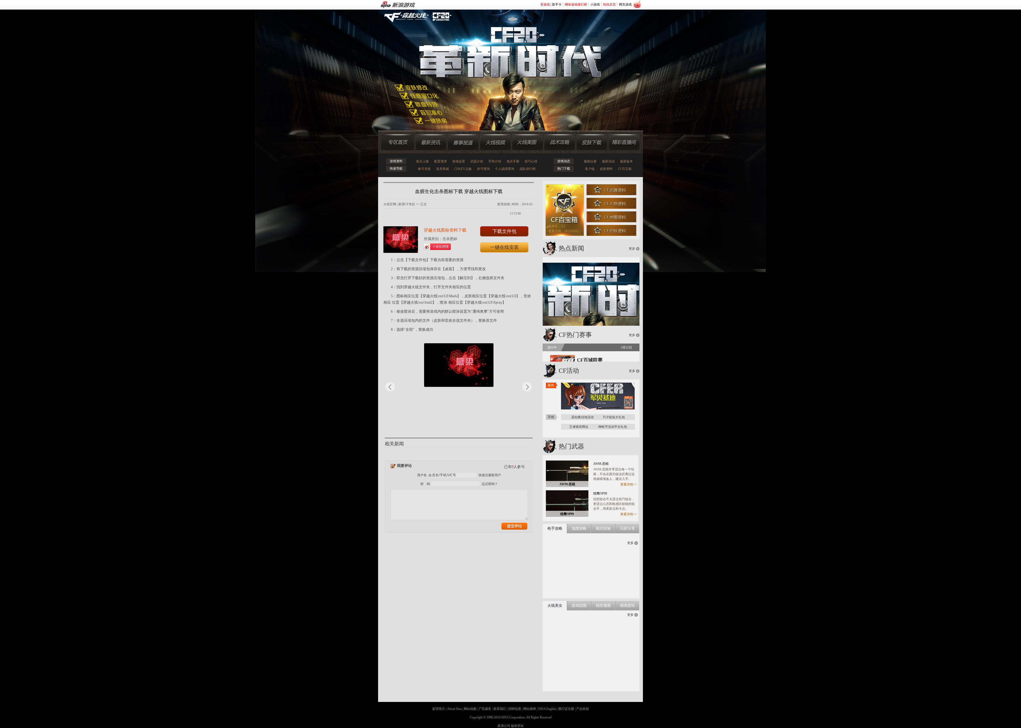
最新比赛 (590, 161)
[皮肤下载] (592, 142)
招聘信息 (514, 709)
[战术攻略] (559, 142)
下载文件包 (504, 231)
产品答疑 (582, 709)
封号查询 (483, 169)
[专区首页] (398, 142)
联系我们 (499, 709)
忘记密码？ (490, 484)
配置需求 (440, 161)
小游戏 (595, 4)
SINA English (547, 709)
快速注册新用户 (490, 475)
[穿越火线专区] (507, 64)
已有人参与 (514, 467)
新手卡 (557, 4)
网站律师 (529, 709)
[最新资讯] (431, 142)
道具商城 (442, 169)
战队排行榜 (527, 169)
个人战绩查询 (504, 169)
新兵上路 (422, 161)
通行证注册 (566, 709)
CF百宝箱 (624, 169)
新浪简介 (438, 709)
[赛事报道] (463, 142)
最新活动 (608, 161)
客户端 (590, 169)
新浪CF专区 (406, 204)
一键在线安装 (504, 247)
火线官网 (389, 204)
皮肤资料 (606, 169)
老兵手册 (513, 161)
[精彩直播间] (624, 142)
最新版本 (626, 161)
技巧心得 (531, 161)
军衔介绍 (494, 161)
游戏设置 (458, 161)
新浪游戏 (503, 204)
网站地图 (470, 709)
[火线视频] (495, 142)
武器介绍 (476, 161)
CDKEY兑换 (463, 169)
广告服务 (485, 709)
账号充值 (424, 169)
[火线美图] (527, 142)
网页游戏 (625, 4)
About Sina (454, 709)
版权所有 (517, 726)
